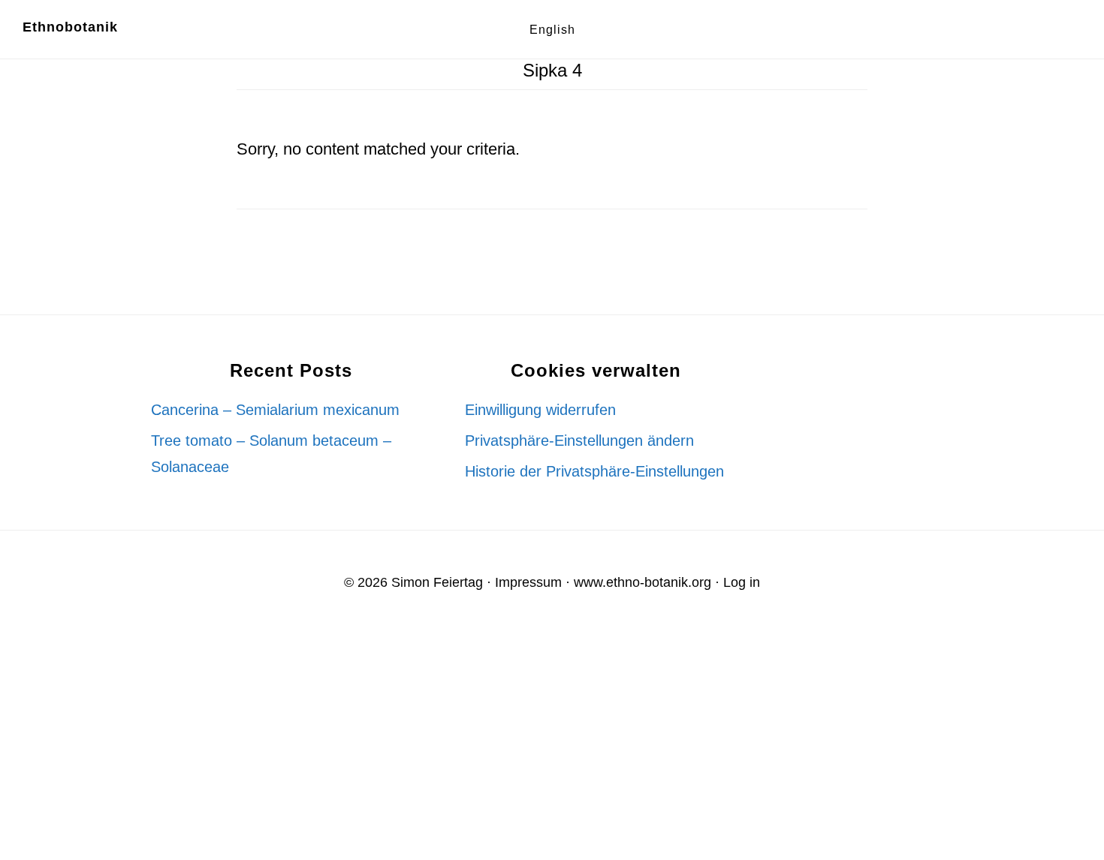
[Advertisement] (450, 745)
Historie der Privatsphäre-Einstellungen (594, 471)
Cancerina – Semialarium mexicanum (275, 409)
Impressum (528, 582)
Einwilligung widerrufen (540, 409)
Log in (741, 582)
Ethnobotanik (70, 27)
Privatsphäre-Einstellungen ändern (579, 440)
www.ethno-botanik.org (642, 582)
